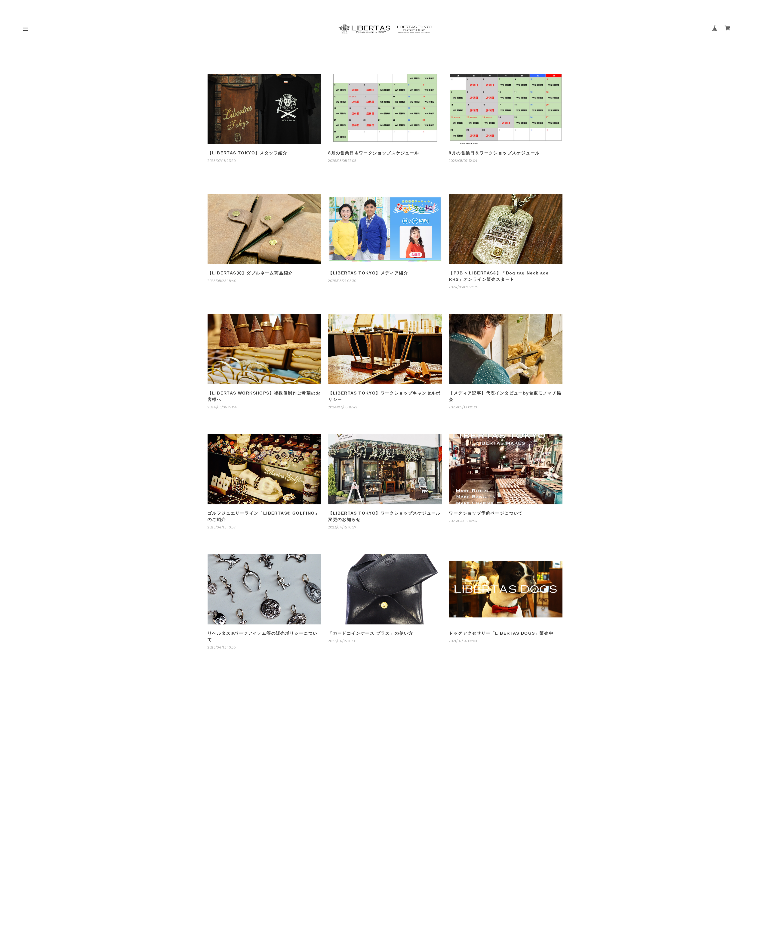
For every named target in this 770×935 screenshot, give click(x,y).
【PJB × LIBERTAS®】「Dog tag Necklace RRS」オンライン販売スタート (499, 276)
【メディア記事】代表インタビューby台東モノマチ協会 (505, 396)
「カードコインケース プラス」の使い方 (370, 633)
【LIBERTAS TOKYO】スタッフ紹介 (248, 152)
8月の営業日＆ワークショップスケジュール (373, 152)
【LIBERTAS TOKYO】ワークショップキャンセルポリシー (384, 396)
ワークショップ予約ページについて (486, 513)
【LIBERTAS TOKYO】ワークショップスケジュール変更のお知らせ (384, 516)
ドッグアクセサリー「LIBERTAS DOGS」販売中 (501, 633)
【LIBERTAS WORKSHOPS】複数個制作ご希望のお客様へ (264, 396)
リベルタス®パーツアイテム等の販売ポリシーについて (263, 636)
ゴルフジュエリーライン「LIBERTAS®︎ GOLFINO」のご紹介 (263, 516)
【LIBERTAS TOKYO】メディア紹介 (368, 273)
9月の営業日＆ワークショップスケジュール (494, 152)
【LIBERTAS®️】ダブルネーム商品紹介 (250, 273)
